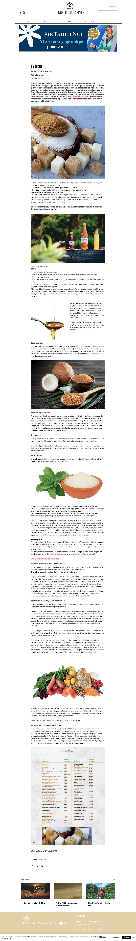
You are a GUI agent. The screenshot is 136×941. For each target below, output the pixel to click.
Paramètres (115, 938)
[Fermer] (133, 937)
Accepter (127, 938)
